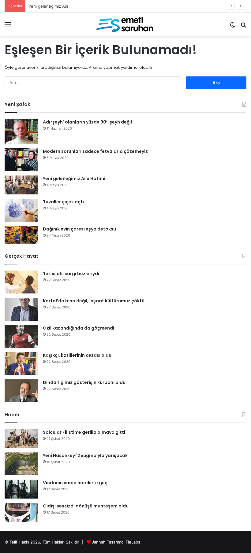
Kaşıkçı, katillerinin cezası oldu (77, 355)
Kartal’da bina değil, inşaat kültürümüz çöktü (93, 301)
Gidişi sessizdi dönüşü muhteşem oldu (86, 506)
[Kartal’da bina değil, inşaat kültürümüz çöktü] (21, 309)
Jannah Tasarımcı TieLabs (116, 542)
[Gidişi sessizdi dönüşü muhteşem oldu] (21, 512)
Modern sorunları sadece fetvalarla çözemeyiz (95, 151)
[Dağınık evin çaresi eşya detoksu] (21, 235)
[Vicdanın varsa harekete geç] (21, 489)
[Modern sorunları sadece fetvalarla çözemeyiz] (21, 159)
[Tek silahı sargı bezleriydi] (21, 282)
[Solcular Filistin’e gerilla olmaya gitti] (21, 438)
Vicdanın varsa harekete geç (75, 483)
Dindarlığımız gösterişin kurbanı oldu (84, 382)
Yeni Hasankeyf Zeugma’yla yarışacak (85, 455)
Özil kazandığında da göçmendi (78, 328)
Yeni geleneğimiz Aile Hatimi (55, 6)
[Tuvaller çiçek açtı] (21, 210)
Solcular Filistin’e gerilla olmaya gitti (84, 432)
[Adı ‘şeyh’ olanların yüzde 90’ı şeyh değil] (21, 131)
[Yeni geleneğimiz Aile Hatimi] (21, 184)
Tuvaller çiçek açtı (63, 202)
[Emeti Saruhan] (125, 24)
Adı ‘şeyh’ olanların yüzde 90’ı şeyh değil (87, 122)
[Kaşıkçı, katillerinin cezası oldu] (21, 363)
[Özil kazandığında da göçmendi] (21, 336)
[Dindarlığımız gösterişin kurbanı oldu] (21, 390)
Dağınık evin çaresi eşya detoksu (79, 229)
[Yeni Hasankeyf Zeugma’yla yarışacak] (21, 463)
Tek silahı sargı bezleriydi (71, 274)
